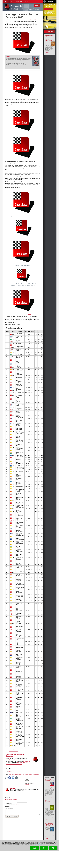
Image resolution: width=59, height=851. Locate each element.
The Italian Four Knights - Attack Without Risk (49, 824)
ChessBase (13, 788)
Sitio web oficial (11, 771)
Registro (17, 804)
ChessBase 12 (26, 761)
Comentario (7, 806)
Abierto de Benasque (13, 774)
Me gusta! (32, 19)
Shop (6, 1)
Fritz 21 (8, 56)
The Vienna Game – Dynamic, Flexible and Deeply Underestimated (50, 38)
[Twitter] (13, 777)
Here (39, 843)
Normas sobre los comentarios (11, 799)
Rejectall (44, 848)
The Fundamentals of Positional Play (49, 802)
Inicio (12, 1)
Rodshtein (37, 774)
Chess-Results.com (13, 751)
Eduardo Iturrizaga (24, 774)
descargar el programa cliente (16, 759)
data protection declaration (39, 844)
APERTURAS (19, 1)
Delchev (19, 774)
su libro (29, 314)
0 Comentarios (37, 19)
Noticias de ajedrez (16, 7)
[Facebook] (9, 777)
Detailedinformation (34, 848)
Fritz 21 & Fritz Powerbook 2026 (49, 780)
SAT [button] (26, 1)
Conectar (50, 1)
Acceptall (53, 848)
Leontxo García (32, 774)
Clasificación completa (10, 748)
